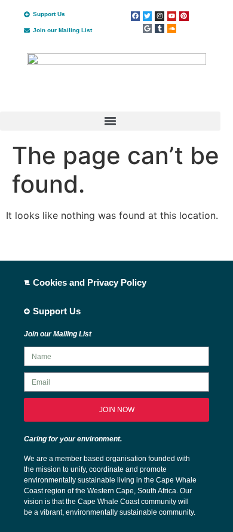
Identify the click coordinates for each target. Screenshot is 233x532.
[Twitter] (147, 15)
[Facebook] (135, 15)
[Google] (147, 28)
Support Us (49, 14)
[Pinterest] (183, 15)
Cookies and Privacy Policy (89, 282)
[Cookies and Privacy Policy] (27, 283)
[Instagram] (159, 15)
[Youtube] (171, 15)
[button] (110, 121)
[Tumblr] (159, 28)
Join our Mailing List (62, 30)
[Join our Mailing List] (27, 30)
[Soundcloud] (171, 28)
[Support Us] (27, 14)
